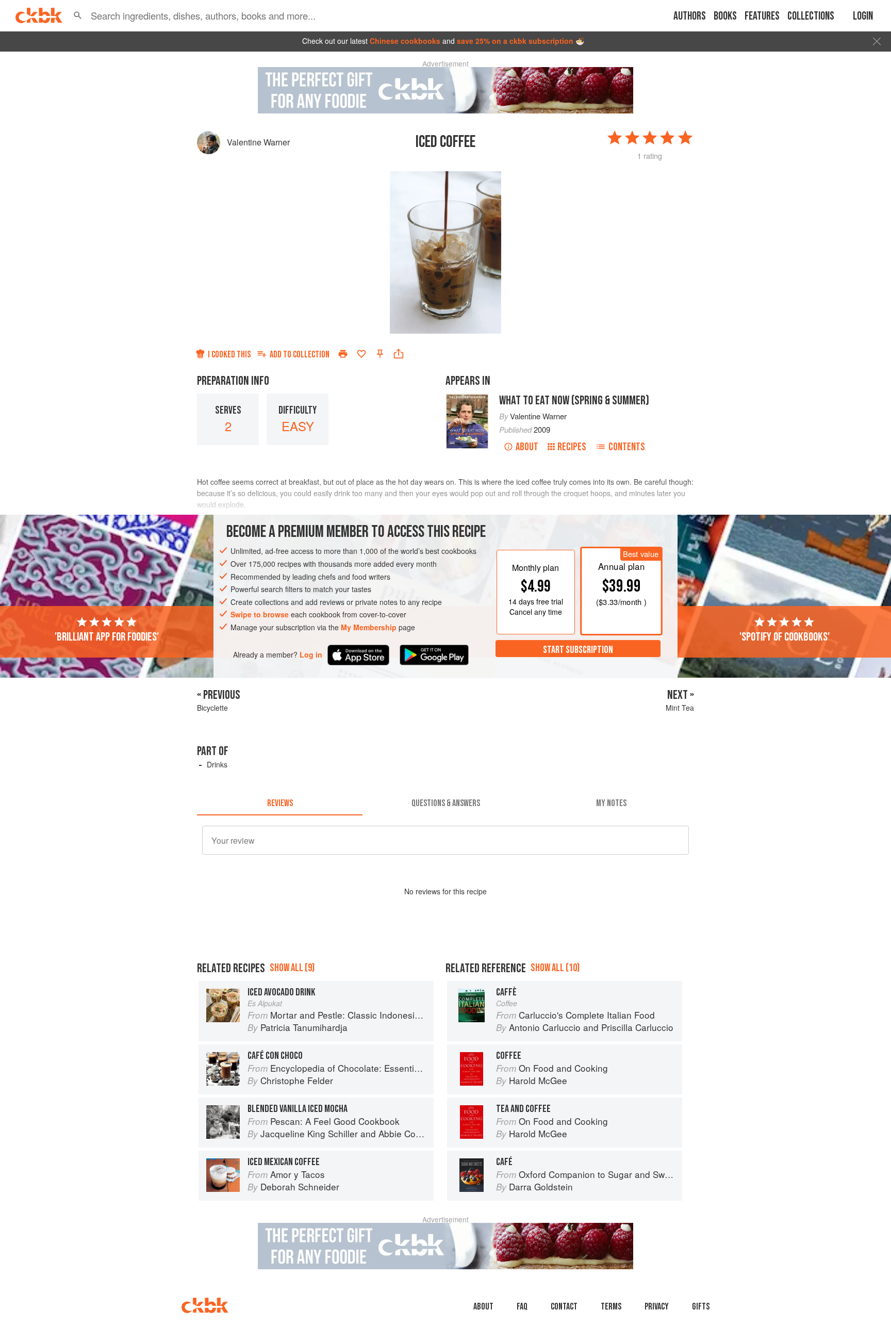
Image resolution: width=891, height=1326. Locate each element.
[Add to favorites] (361, 354)
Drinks (217, 764)
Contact (564, 1306)
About (527, 446)
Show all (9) (292, 967)
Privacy (657, 1306)
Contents (626, 446)
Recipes (571, 446)
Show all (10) (555, 967)
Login (863, 16)
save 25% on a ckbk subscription (515, 41)
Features (762, 16)
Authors (689, 16)
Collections (810, 16)
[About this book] (467, 398)
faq (522, 1306)
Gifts (701, 1306)
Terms (611, 1306)
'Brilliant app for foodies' (107, 636)
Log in (311, 654)
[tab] (279, 803)
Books (725, 16)
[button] (78, 15)
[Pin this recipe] (380, 354)
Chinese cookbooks (405, 41)
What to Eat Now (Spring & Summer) (574, 400)
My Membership (369, 627)
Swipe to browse (259, 614)
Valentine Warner (258, 142)
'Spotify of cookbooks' (784, 636)
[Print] (343, 354)
